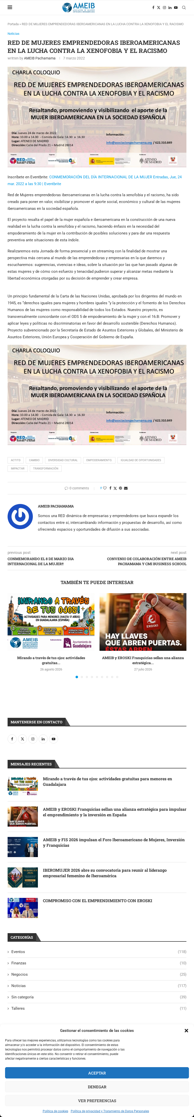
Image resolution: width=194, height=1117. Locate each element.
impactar (18, 468)
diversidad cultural (63, 460)
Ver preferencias (97, 1100)
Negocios (98, 974)
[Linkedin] (170, 7)
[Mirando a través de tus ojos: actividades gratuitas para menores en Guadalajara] (51, 622)
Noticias (98, 986)
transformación (45, 468)
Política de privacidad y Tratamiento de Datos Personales (110, 1111)
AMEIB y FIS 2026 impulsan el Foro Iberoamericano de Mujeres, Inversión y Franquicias (114, 842)
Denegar (97, 1086)
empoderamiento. (99, 460)
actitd (15, 460)
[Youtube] (176, 7)
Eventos (98, 952)
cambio (34, 460)
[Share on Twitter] (115, 488)
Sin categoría (98, 997)
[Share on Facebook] (110, 488)
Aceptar (97, 1072)
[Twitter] (158, 7)
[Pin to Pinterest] (120, 488)
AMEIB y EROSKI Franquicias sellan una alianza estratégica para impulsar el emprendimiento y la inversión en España (114, 811)
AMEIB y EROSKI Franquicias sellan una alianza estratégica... (143, 660)
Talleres (98, 1008)
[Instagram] (164, 7)
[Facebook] (153, 7)
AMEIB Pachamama (40, 58)
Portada (13, 24)
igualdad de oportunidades (141, 460)
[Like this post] (105, 488)
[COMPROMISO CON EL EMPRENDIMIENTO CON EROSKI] (23, 908)
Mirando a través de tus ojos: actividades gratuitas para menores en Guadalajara (107, 781)
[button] (186, 1030)
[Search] (183, 7)
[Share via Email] (126, 488)
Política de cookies (55, 1111)
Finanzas (98, 963)
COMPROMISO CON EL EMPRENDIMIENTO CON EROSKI (97, 900)
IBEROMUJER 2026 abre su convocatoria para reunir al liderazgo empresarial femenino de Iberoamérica (105, 872)
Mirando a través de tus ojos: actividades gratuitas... (51, 660)
